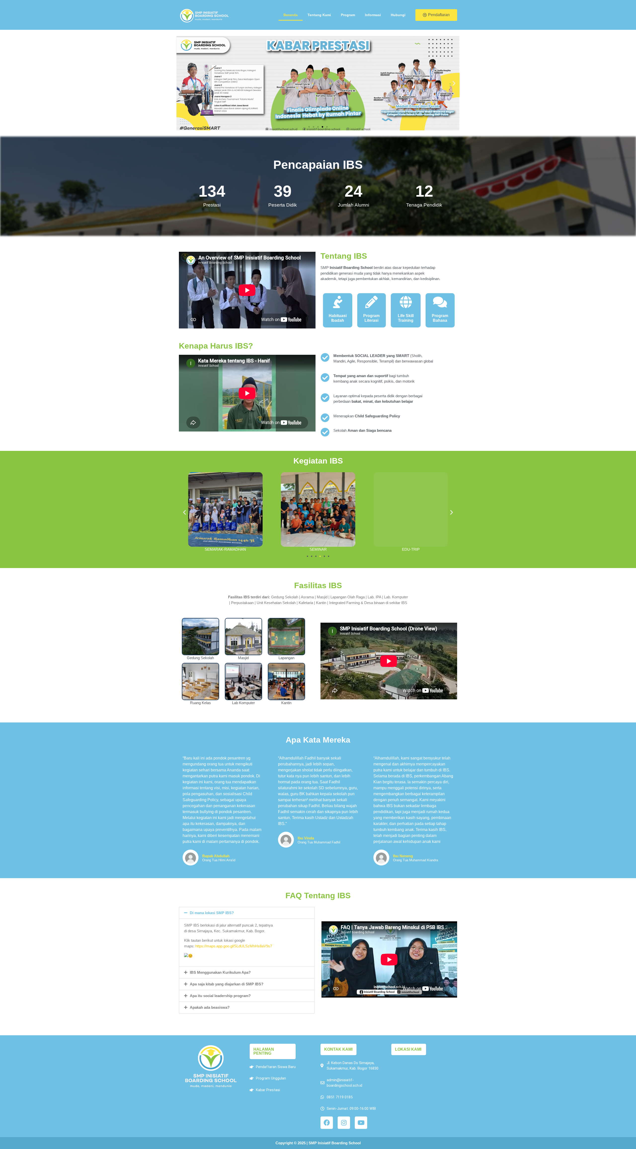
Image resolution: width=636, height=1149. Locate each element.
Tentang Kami (319, 15)
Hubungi (398, 15)
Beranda (290, 15)
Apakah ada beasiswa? (210, 1007)
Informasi (373, 15)
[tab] (246, 913)
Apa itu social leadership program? (220, 996)
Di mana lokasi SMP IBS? (212, 913)
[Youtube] (361, 1122)
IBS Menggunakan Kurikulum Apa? (220, 972)
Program (348, 15)
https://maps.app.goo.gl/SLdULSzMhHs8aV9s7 (233, 946)
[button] (436, 15)
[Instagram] (344, 1122)
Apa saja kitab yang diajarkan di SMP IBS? (226, 984)
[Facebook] (326, 1122)
